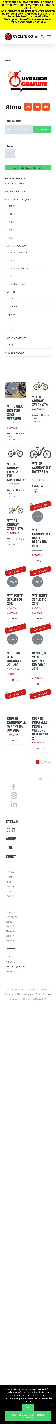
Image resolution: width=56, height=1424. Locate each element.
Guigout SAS (41, 999)
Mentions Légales (25, 994)
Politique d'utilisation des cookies (28, 1416)
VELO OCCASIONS (17, 245)
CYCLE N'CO (31, 989)
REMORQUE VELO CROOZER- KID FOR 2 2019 (39, 660)
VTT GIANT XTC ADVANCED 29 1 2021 (14, 658)
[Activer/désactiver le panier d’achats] (36, 36)
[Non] (52, 1404)
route (11, 213)
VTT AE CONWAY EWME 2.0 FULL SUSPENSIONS (16, 471)
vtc (10, 229)
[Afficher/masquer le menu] (49, 36)
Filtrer (42, 129)
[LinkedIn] (14, 804)
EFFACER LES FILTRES (28, 167)
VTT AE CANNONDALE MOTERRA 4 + (41, 469)
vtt (10, 237)
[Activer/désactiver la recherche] (42, 36)
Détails (21, 433)
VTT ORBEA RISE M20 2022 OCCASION (15, 412)
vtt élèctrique (16, 284)
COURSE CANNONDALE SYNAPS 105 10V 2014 (16, 724)
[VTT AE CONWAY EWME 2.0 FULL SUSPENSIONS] (15, 453)
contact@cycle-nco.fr (11, 968)
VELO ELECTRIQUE (18, 199)
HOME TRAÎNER (16, 191)
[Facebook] (14, 787)
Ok (28, 1407)
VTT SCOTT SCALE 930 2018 (15, 599)
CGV (38, 994)
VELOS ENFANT (16, 338)
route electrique (18, 268)
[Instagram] (14, 795)
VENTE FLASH (15, 352)
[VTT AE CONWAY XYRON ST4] (40, 385)
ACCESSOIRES (15, 183)
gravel (12, 205)
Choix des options (12, 436)
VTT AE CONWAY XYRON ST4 (40, 400)
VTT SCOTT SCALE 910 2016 (40, 599)
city (10, 298)
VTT (10, 344)
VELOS (11, 292)
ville (10, 221)
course (12, 306)
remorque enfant (18, 252)
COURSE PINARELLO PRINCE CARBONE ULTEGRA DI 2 (40, 728)
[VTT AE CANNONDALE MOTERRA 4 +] (40, 452)
